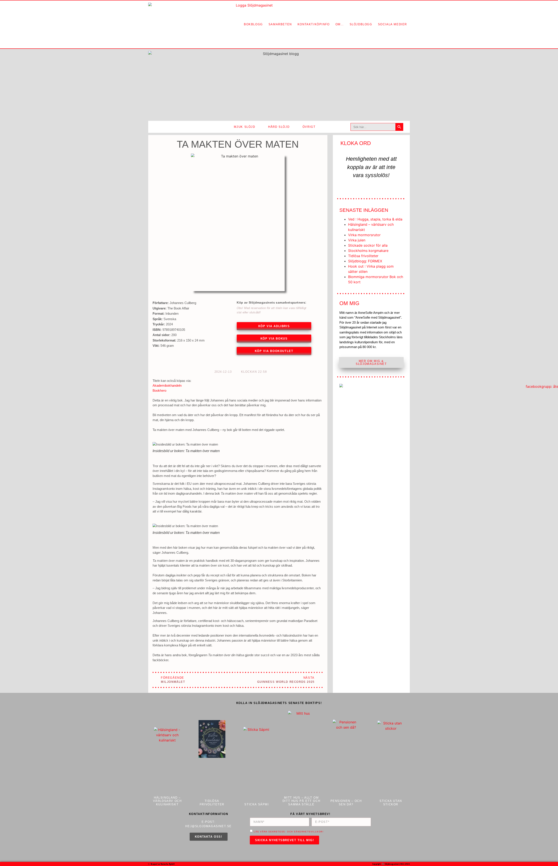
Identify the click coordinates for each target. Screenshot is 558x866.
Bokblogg (253, 24)
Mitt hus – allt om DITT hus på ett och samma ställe (301, 801)
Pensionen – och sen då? (346, 802)
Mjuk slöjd (244, 126)
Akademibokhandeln (167, 385)
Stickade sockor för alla (368, 245)
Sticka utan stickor (390, 802)
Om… (339, 24)
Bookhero (159, 390)
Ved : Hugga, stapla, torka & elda (375, 219)
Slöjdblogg (361, 24)
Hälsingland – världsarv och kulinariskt (167, 801)
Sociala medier (392, 24)
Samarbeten (280, 24)
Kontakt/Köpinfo (314, 24)
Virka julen (356, 240)
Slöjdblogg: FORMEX (365, 261)
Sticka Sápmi (256, 804)
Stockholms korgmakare (368, 250)
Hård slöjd (278, 126)
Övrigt (309, 126)
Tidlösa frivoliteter (363, 256)
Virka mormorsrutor (364, 235)
